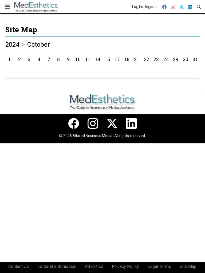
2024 (12, 44)
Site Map (21, 29)
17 (117, 59)
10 (78, 59)
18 (126, 59)
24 (166, 59)
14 (97, 59)
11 (87, 59)
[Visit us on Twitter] (112, 123)
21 (136, 59)
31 (195, 59)
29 (175, 59)
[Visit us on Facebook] (73, 123)
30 (185, 59)
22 (146, 59)
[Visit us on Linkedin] (131, 123)
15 (107, 59)
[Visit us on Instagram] (93, 123)
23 (156, 59)
